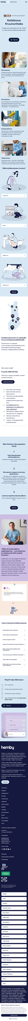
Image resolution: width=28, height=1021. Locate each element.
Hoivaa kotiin (12, 1000)
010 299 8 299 (5, 839)
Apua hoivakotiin (16, 988)
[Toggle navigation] (26, 2)
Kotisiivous (20, 996)
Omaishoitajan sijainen (10, 993)
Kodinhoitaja (19, 1000)
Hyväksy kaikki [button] (14, 1015)
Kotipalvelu (17, 998)
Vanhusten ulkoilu (11, 1001)
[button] (2, 849)
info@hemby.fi (5, 838)
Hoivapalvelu (4, 1000)
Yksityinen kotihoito (6, 988)
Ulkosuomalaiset (13, 996)
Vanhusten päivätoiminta (14, 990)
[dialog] (14, 1012)
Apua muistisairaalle (14, 995)
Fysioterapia (10, 998)
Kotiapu (22, 998)
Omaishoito (16, 991)
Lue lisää (22, 1012)
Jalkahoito (4, 998)
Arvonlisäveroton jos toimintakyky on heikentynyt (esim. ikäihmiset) (15, 407)
